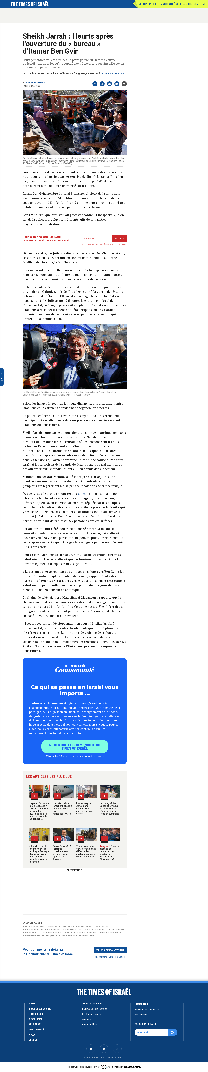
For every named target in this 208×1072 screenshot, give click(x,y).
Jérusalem (53, 926)
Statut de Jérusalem (76, 932)
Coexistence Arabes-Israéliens (61, 929)
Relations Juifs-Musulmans (92, 929)
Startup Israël (36, 1029)
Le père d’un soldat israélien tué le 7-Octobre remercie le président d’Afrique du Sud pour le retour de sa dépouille (39, 811)
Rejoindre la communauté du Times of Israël (74, 746)
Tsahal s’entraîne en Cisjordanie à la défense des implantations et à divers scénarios (86, 851)
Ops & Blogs (35, 1024)
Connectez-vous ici (117, 956)
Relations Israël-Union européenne (41, 935)
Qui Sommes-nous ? (91, 1014)
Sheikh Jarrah (84, 926)
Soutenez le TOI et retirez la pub (191, 4)
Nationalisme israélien (53, 932)
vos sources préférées (112, 73)
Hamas (92, 932)
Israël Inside (35, 1019)
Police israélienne (117, 929)
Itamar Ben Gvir (102, 926)
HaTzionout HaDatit (34, 929)
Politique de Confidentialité (94, 1009)
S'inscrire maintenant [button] (110, 950)
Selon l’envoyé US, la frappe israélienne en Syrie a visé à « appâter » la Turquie (62, 852)
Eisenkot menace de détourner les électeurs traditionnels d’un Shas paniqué (110, 852)
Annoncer (86, 1019)
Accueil (32, 1003)
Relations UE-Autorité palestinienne (77, 935)
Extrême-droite (32, 932)
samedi (83, 494)
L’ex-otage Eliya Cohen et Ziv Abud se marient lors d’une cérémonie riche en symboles (109, 808)
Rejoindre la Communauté (157, 4)
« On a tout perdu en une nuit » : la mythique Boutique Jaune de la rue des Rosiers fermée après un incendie (39, 854)
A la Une (32, 1040)
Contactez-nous (89, 1024)
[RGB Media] (106, 1067)
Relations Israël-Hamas (110, 932)
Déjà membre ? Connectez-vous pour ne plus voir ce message (75, 755)
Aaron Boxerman (35, 82)
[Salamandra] (132, 1067)
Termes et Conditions (92, 1003)
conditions (113, 244)
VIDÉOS (32, 1035)
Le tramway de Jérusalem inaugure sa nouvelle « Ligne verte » (84, 808)
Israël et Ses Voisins (34, 926)
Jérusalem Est (67, 926)
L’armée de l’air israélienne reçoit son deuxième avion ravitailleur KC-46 (62, 808)
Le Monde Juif (35, 1014)
